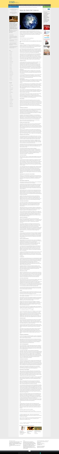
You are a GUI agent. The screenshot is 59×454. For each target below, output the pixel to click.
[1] (39, 198)
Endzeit (26, 6)
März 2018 (11, 57)
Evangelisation (11, 92)
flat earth (36, 422)
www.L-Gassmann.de (14, 30)
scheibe (24, 423)
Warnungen (21, 7)
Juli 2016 (11, 64)
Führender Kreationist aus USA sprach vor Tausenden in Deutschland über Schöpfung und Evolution (13, 47)
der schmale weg (28, 422)
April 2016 (11, 68)
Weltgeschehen (25, 7)
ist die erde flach (39, 422)
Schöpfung (29, 6)
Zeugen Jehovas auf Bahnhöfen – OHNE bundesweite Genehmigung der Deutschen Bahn (13, 44)
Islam (10, 93)
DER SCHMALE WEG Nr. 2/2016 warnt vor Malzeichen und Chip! (37, 432)
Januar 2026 (11, 51)
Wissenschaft (30, 7)
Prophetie (11, 96)
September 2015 (11, 74)
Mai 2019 (11, 54)
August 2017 (11, 58)
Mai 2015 (11, 78)
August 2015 (11, 75)
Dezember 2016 (11, 61)
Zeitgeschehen (35, 7)
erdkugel (31, 422)
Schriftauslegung (33, 6)
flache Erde (34, 422)
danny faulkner (24, 422)
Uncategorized (39, 6)
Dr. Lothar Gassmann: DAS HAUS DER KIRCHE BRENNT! (30, 432)
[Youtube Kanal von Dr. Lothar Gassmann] (47, 44)
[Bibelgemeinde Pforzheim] (47, 45)
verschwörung (27, 423)
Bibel (24, 6)
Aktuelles (21, 6)
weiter (12, 32)
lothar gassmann (21, 423)
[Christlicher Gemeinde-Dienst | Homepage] (14, 2)
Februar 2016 (11, 71)
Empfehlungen (11, 89)
